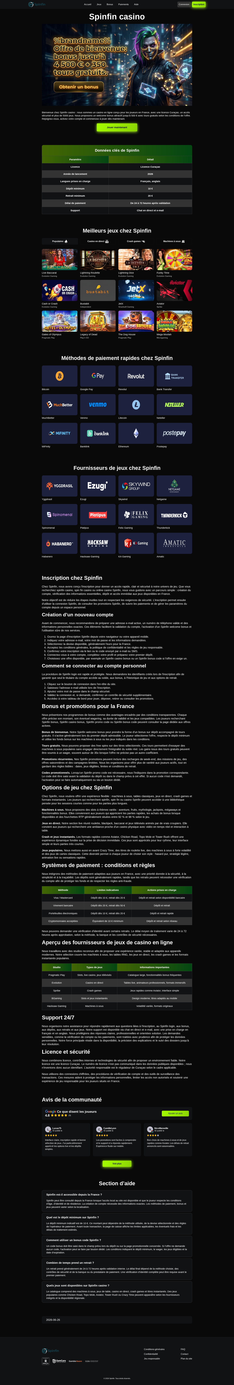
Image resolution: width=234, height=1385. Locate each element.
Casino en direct (95, 241)
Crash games (134, 241)
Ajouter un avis (175, 1113)
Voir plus (117, 1163)
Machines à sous (172, 241)
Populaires (57, 241)
